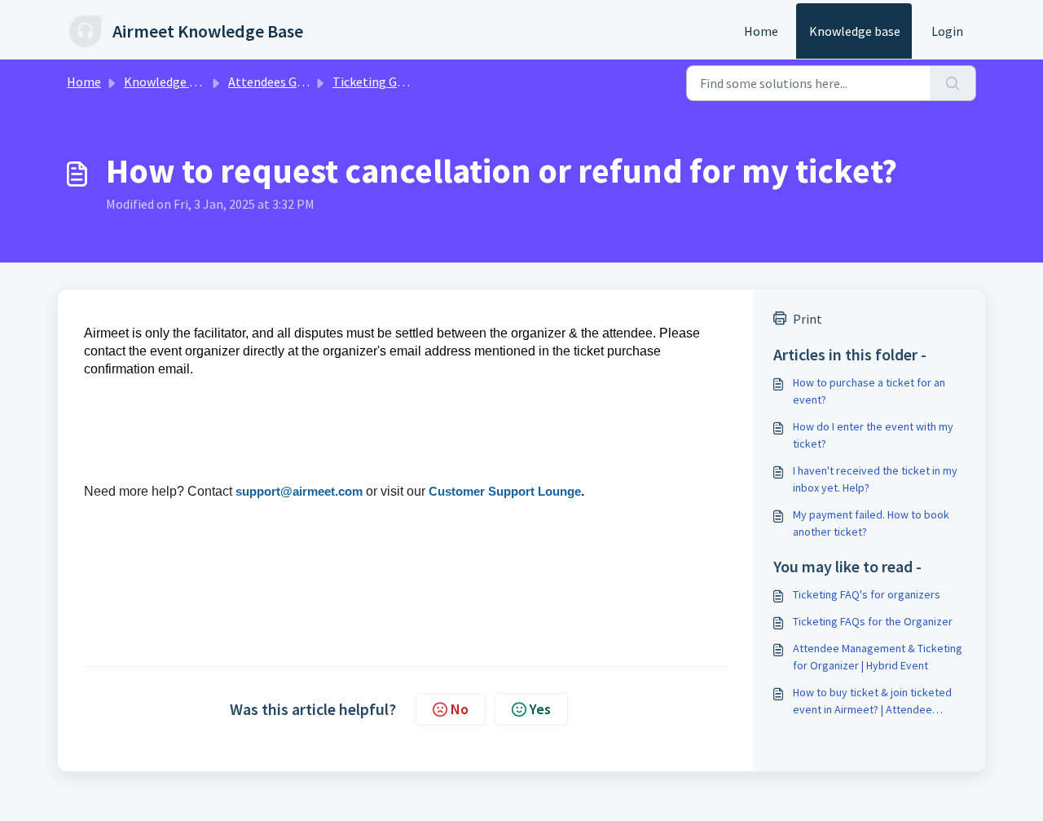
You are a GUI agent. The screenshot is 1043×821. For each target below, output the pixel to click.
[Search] (953, 83)
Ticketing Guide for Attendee (413, 81)
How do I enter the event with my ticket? (873, 435)
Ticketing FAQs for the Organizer (873, 621)
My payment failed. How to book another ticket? (871, 523)
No (460, 709)
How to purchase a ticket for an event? (869, 391)
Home (761, 31)
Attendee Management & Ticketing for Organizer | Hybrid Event (877, 657)
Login (947, 31)
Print (807, 319)
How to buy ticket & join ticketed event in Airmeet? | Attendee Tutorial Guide (872, 701)
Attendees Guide (273, 81)
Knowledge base (854, 31)
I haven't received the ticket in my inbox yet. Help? (875, 479)
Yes (540, 709)
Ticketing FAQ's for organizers (866, 594)
